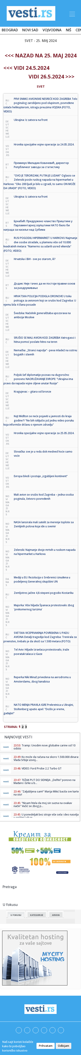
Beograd (10, 30)
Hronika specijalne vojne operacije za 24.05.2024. (44, 144)
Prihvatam (45, 1046)
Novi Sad (30, 30)
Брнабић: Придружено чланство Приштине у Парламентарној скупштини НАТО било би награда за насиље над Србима (37, 225)
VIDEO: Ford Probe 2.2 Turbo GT (42, 768)
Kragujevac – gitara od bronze (32, 391)
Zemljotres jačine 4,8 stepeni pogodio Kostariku (43, 593)
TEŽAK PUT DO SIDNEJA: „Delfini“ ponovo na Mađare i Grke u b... (44, 781)
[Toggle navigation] (72, 13)
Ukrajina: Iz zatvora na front (31, 120)
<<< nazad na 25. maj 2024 (41, 55)
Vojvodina (52, 30)
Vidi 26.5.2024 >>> (52, 76)
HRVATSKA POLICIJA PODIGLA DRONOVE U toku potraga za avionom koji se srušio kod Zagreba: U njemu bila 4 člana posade (39, 300)
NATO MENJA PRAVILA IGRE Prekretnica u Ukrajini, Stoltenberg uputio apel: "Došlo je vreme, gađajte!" (38, 709)
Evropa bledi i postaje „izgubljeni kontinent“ (40, 476)
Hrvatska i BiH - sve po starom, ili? (35, 259)
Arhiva (56, 915)
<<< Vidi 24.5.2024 (26, 67)
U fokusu (16, 915)
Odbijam (63, 1046)
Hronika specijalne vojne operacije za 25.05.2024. (44, 433)
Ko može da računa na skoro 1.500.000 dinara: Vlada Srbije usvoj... (46, 758)
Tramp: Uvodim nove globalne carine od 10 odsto (44, 747)
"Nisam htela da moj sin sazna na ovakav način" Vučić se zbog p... (43, 804)
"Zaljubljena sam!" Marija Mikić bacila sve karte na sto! (46, 793)
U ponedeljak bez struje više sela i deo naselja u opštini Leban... (46, 816)
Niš (68, 30)
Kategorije (36, 915)
